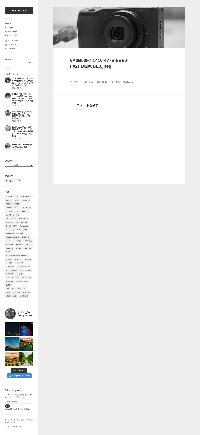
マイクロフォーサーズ (14, 274)
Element (26, 200)
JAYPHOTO (16, 427)
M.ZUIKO (23, 218)
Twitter (12, 49)
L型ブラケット (12, 215)
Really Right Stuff (12, 237)
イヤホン (19, 263)
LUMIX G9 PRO (21, 211)
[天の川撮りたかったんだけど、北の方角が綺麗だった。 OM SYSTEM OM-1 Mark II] (12, 329)
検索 (29, 63)
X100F (27, 248)
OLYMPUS (22, 222)
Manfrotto (10, 222)
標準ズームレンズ (13, 292)
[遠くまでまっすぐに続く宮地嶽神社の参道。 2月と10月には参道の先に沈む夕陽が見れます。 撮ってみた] (26, 359)
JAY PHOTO (19, 10)
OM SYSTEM (11, 226)
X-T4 (18, 248)
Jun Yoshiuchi (88, 82)
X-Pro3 (9, 248)
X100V (9, 252)
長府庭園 (24, 296)
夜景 (8, 285)
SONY (9, 244)
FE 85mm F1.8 (12, 207)
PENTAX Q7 (22, 230)
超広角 (26, 292)
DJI (17, 200)
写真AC (9, 281)
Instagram (13, 41)
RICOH (26, 237)
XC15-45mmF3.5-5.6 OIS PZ (16, 255)
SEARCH (8, 59)
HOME (8, 24)
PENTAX (10, 230)
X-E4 (29, 244)
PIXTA (20, 233)
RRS (8, 241)
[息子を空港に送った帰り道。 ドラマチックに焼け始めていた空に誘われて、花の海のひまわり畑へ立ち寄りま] (12, 359)
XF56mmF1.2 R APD (14, 259)
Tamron (19, 244)
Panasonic (24, 226)
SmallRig (28, 241)
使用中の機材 (11, 32)
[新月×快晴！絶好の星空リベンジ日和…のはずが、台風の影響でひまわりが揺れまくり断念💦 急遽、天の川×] (12, 344)
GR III (9, 211)
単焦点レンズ (22, 281)
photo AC (10, 233)
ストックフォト (23, 266)
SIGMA (17, 241)
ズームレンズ (25, 270)
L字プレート (11, 218)
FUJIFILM (26, 207)
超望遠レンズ (11, 296)
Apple (9, 200)
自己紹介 (9, 28)
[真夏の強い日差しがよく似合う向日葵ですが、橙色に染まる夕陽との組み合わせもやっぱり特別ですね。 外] (26, 344)
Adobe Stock (26, 196)
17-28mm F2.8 (12, 196)
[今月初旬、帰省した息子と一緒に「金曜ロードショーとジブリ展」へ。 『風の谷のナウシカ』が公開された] (26, 329)
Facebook (13, 45)
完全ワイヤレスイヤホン (15, 288)
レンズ (9, 277)
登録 (8, 406)
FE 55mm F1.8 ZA (13, 204)
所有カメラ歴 (11, 35)
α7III (28, 259)
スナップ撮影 (11, 270)
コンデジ (10, 266)
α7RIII (9, 263)
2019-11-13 (102, 82)
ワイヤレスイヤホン (23, 277)
